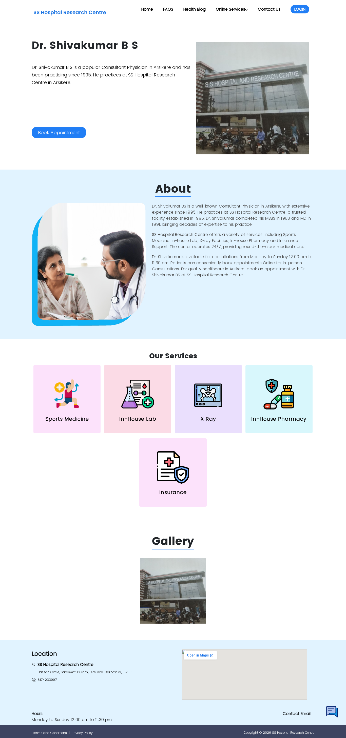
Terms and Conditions (49, 732)
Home (147, 9)
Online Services (230, 9)
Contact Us (269, 9)
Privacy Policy (82, 732)
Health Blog (194, 9)
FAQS (168, 9)
